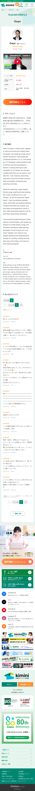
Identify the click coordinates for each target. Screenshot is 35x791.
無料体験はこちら (17, 101)
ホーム (4, 9)
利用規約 (20, 776)
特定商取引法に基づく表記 (25, 778)
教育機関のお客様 (16, 692)
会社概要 (20, 771)
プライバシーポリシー (8, 778)
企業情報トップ (6, 771)
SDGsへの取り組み (7, 776)
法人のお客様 (17, 690)
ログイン (9, 684)
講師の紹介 (11, 9)
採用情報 (4, 774)
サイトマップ (22, 781)
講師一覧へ (17, 513)
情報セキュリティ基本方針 (9, 781)
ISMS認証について (23, 774)
